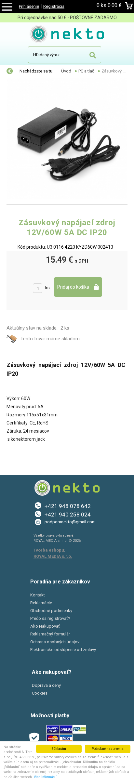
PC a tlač (86, 71)
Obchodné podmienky (51, 610)
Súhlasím (59, 748)
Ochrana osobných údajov (54, 641)
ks (47, 287)
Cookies (39, 693)
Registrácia (53, 6)
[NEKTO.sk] (67, 35)
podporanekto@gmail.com (70, 521)
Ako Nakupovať (45, 626)
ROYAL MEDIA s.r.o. (53, 556)
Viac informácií (45, 777)
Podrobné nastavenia (108, 748)
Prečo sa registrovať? (50, 618)
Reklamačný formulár (50, 634)
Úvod (66, 71)
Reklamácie (41, 602)
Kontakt (37, 595)
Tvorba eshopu (49, 550)
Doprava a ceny (46, 685)
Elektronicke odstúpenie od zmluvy (63, 649)
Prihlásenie (29, 6)
